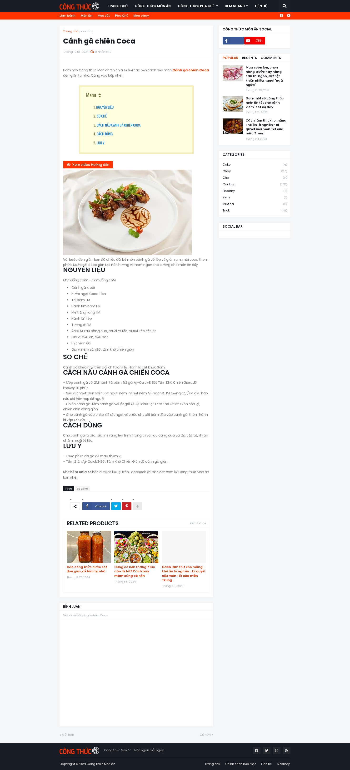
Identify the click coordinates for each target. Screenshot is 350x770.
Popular (230, 57)
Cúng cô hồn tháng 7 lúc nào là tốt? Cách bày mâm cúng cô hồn (134, 571)
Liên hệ (266, 764)
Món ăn (86, 15)
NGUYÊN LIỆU (105, 107)
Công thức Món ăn (101, 764)
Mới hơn (68, 734)
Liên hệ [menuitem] (261, 6)
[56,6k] (233, 40)
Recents (249, 57)
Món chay (141, 15)
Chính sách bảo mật (240, 764)
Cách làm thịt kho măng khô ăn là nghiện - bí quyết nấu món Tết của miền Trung (183, 573)
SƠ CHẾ (102, 115)
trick (255, 210)
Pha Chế (121, 15)
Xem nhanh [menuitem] (235, 6)
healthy (255, 191)
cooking (87, 31)
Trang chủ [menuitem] (118, 6)
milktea (255, 204)
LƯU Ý (100, 142)
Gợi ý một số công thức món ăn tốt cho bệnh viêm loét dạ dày (265, 102)
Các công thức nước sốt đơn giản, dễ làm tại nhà (87, 569)
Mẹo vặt (104, 15)
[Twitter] (116, 506)
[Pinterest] (126, 506)
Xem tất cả (198, 523)
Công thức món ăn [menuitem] (153, 6)
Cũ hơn (205, 734)
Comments (271, 57)
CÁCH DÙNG (105, 133)
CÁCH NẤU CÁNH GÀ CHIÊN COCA (118, 125)
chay (255, 171)
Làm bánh (67, 15)
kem (255, 197)
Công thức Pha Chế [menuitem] (196, 6)
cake (255, 164)
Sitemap (283, 764)
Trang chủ (70, 31)
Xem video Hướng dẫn (90, 164)
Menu (91, 94)
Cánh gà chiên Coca (190, 70)
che (255, 177)
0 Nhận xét (103, 51)
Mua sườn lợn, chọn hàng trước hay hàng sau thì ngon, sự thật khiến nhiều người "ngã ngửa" (264, 76)
